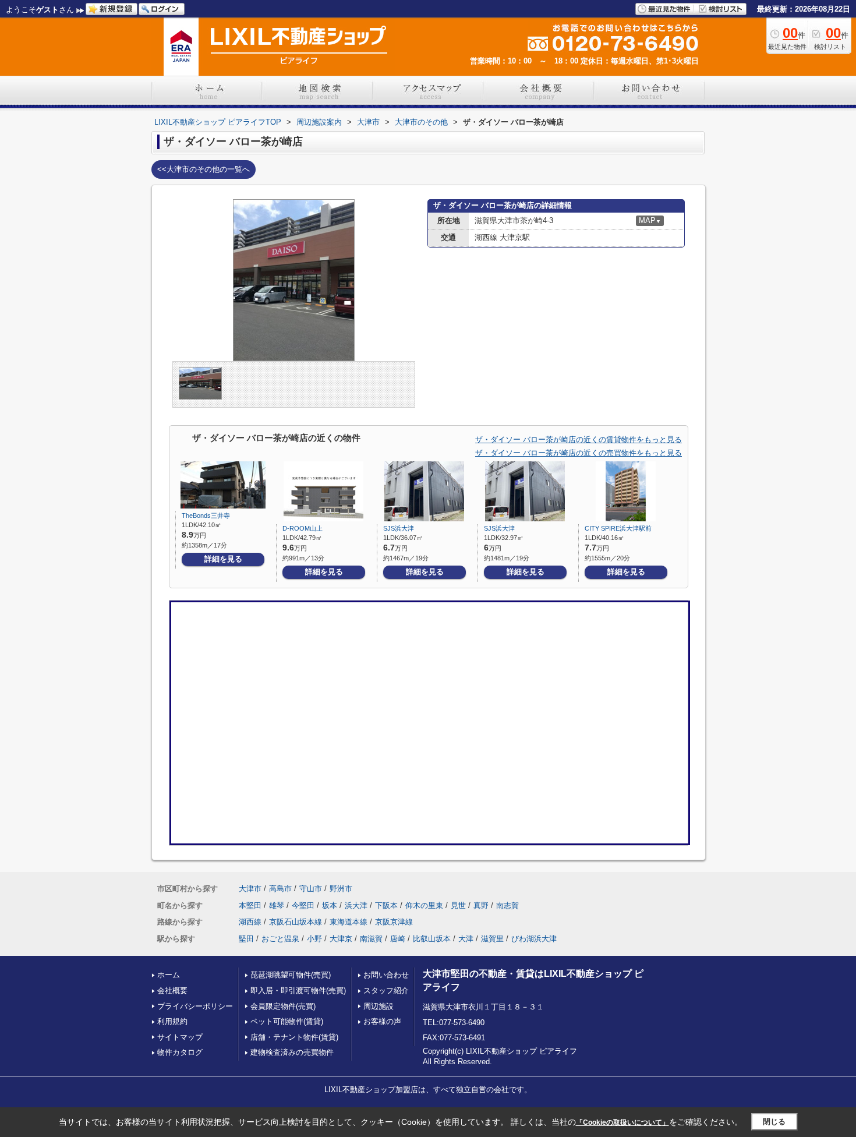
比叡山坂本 (432, 938)
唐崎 (397, 938)
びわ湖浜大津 (534, 938)
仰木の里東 (424, 905)
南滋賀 (371, 938)
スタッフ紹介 (386, 990)
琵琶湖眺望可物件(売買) (290, 974)
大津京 (341, 938)
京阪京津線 (394, 921)
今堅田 (303, 905)
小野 (314, 938)
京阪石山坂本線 (295, 921)
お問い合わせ (386, 974)
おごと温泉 (280, 938)
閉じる (774, 1121)
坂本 (329, 905)
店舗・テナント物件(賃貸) (294, 1037)
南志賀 (507, 905)
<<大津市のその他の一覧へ (203, 169)
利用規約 (172, 1021)
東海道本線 (348, 921)
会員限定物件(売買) (283, 1006)
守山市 (310, 888)
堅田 (246, 938)
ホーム (168, 974)
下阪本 (386, 905)
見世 (458, 905)
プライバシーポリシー (195, 1006)
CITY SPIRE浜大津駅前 (618, 528)
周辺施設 (378, 1006)
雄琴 (276, 905)
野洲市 (341, 888)
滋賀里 (492, 938)
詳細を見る (223, 559)
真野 (481, 905)
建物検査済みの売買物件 (292, 1052)
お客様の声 (382, 1021)
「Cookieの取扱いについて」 (622, 1122)
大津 (465, 938)
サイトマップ (180, 1037)
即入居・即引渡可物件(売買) (298, 990)
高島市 (280, 888)
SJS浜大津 (398, 528)
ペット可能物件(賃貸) (286, 1021)
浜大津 (356, 905)
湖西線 (250, 921)
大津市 (250, 888)
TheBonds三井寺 (206, 515)
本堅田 (250, 905)
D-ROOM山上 (302, 528)
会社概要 (172, 990)
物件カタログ (180, 1052)
